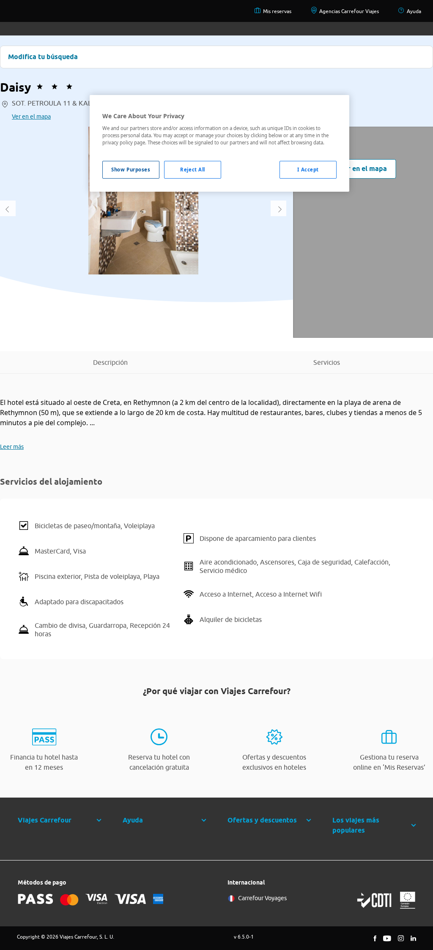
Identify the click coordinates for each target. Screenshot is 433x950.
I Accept (308, 169)
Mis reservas (277, 11)
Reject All (192, 169)
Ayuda (414, 11)
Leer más (12, 446)
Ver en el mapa (31, 116)
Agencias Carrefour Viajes (349, 11)
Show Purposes (130, 169)
